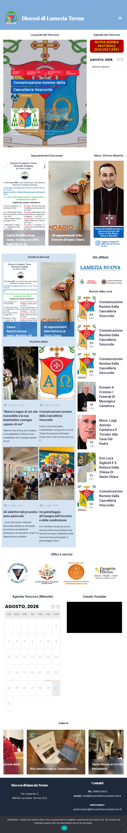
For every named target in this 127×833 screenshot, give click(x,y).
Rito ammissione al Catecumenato (30, 768)
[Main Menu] (120, 18)
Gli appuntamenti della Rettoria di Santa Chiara (68, 237)
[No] (123, 824)
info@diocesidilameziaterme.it (101, 795)
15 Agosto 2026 (16, 405)
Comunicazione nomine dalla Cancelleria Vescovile (24, 132)
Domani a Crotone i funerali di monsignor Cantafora (107, 396)
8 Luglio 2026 (51, 505)
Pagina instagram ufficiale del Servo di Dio (110, 243)
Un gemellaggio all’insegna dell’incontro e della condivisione (55, 516)
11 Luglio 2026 (15, 505)
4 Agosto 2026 (51, 405)
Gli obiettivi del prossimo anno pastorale (52, 132)
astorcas (43, 94)
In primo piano (68, 72)
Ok (64, 828)
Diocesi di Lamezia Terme (53, 18)
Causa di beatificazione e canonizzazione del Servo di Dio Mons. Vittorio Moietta (108, 232)
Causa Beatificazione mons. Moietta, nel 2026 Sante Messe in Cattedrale (23, 241)
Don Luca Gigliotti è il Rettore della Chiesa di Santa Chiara (109, 467)
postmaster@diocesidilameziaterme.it (97, 809)
